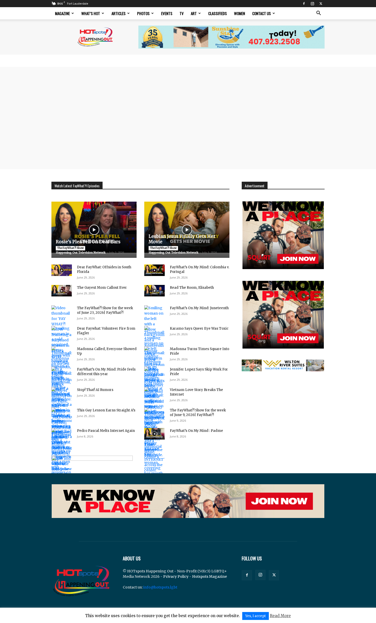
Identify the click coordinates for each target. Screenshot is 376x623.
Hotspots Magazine (209, 576)
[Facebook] (304, 3)
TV (182, 13)
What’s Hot (90, 13)
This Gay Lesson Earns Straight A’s (106, 410)
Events (166, 13)
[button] (318, 13)
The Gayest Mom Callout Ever (102, 287)
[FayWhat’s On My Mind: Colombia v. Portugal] (154, 270)
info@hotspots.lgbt (160, 587)
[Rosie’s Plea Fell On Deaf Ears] (94, 227)
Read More (280, 615)
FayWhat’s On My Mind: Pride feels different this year (106, 371)
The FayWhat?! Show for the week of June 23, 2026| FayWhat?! (105, 310)
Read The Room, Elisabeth (192, 287)
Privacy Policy (176, 576)
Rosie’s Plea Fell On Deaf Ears (88, 242)
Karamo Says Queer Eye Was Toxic (199, 328)
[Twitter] (321, 3)
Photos (143, 13)
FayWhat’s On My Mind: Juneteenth (199, 308)
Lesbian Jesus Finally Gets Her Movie (182, 239)
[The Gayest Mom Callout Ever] (61, 290)
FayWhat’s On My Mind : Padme (196, 431)
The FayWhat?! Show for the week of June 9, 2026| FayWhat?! (198, 412)
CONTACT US (261, 13)
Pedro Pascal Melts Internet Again (106, 431)
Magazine (62, 13)
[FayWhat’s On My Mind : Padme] (154, 434)
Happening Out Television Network (81, 252)
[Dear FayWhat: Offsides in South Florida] (61, 270)
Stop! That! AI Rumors (95, 390)
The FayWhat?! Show (70, 248)
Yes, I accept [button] (255, 616)
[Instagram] (312, 3)
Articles (119, 13)
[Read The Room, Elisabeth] (154, 290)
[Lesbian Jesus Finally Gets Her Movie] (186, 227)
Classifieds (217, 13)
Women (239, 13)
